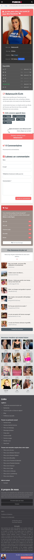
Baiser (8, 116)
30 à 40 (9, 122)
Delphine (17, 350)
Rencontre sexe (20, 116)
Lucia (17, 377)
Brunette (17, 233)
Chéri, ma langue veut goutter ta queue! (19, 289)
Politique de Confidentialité (7, 517)
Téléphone (13, 174)
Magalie (28, 350)
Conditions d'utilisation (6, 514)
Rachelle (28, 377)
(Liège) (16, 55)
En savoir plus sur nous (17, 500)
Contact (17, 504)
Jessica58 (27, 363)
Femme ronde (10, 119)
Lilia (17, 390)
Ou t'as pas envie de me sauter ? (17, 306)
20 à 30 (17, 225)
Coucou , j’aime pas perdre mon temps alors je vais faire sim (19, 281)
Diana (6, 350)
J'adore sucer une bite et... (16, 272)
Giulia (6, 363)
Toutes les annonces (17, 329)
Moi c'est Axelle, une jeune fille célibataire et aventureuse (17, 264)
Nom (4, 160)
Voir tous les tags (18, 242)
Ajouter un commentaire (23, 198)
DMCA (2, 511)
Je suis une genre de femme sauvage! (19, 314)
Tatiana (17, 363)
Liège (6, 5)
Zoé (28, 390)
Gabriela (6, 390)
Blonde (22, 119)
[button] (17, 30)
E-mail (4, 167)
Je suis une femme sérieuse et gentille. (19, 322)
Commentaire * (7, 181)
